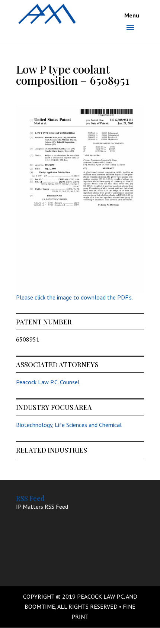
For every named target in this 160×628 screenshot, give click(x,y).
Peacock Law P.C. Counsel (48, 382)
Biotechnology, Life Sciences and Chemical (69, 424)
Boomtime (40, 606)
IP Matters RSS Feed (42, 506)
